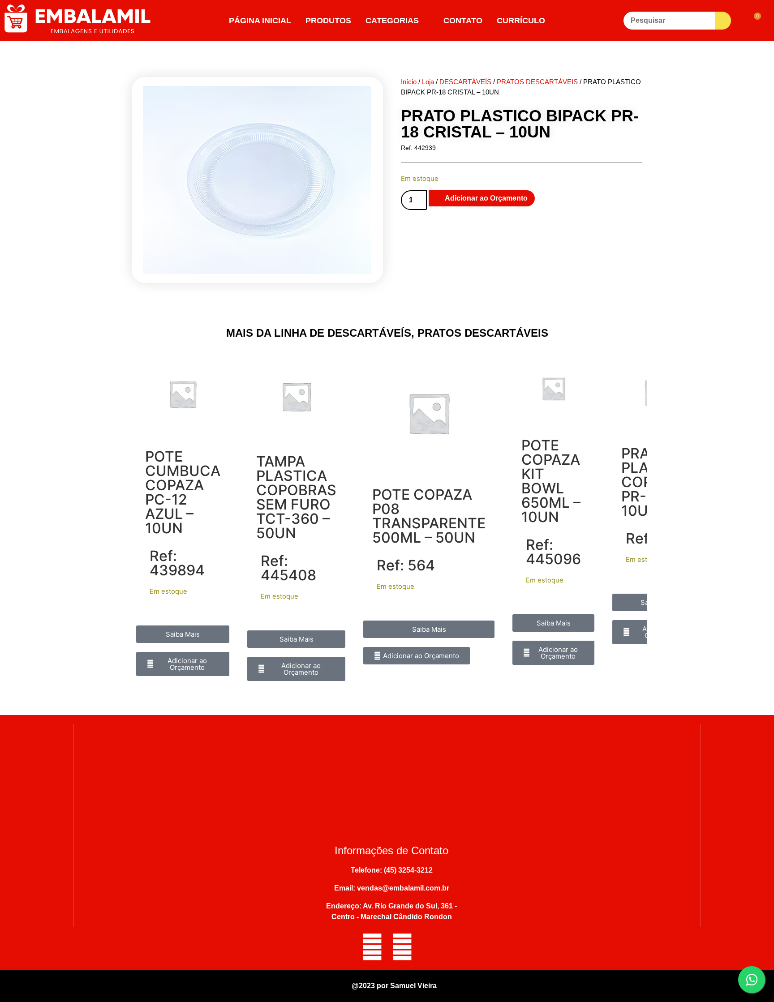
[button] (182, 664)
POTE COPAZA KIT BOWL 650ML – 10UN (550, 481)
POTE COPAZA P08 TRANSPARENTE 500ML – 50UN (429, 516)
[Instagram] (402, 947)
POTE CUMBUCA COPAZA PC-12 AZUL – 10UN (182, 492)
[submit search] (723, 21)
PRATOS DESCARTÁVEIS (537, 82)
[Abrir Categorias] (425, 21)
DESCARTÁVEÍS (465, 82)
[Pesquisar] (669, 21)
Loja (428, 82)
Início (409, 82)
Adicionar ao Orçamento (486, 198)
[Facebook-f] (372, 947)
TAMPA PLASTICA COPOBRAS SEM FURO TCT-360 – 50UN (296, 497)
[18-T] (257, 180)
